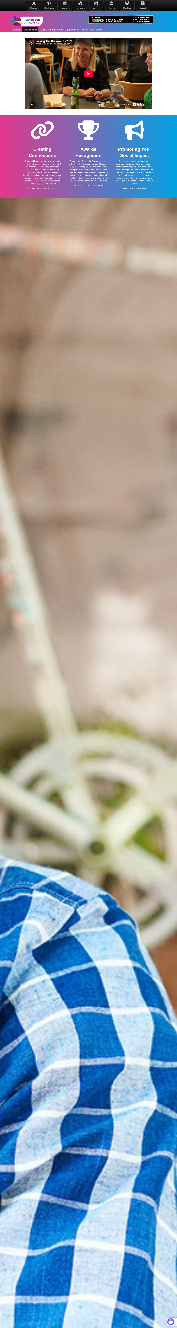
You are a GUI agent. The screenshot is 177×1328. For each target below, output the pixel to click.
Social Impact (30, 30)
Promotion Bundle (145, 167)
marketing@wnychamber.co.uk (42, 183)
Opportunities (72, 30)
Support (17, 30)
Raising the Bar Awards (51, 30)
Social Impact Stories (92, 30)
